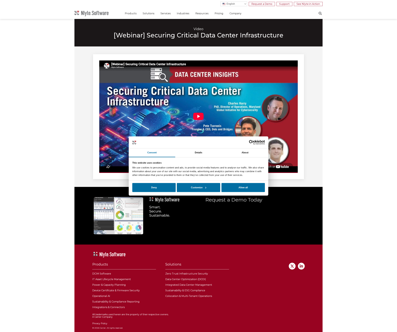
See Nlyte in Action (308, 3)
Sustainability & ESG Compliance (185, 290)
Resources (201, 13)
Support (284, 3)
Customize (197, 187)
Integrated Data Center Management (188, 284)
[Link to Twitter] (292, 266)
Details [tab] (198, 152)
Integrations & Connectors (108, 307)
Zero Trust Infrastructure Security (186, 273)
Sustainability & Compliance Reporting (116, 301)
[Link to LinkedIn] (301, 266)
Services (166, 13)
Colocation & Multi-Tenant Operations (188, 296)
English (230, 3)
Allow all (243, 187)
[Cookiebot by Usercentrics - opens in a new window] (251, 142)
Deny (154, 187)
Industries (183, 13)
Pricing (219, 13)
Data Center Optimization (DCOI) (185, 279)
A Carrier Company (102, 317)
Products (130, 13)
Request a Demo (261, 3)
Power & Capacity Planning (109, 284)
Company (235, 13)
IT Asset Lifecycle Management (111, 279)
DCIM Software (101, 273)
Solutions (148, 13)
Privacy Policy (99, 323)
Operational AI (101, 296)
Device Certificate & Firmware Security (116, 290)
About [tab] (245, 152)
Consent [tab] (152, 152)
